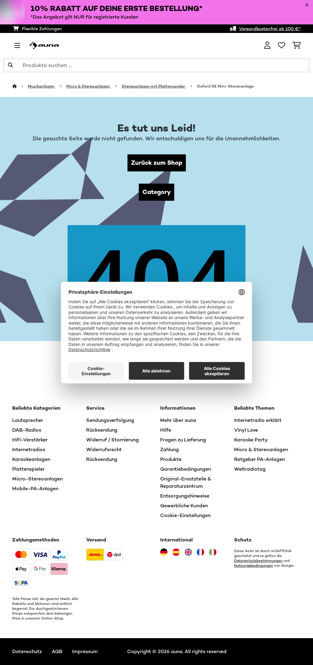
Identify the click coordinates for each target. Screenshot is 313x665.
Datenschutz (27, 651)
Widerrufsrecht (104, 449)
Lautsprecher (27, 420)
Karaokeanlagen (31, 459)
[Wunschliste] (281, 45)
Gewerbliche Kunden (184, 505)
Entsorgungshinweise (184, 496)
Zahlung (169, 449)
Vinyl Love (246, 430)
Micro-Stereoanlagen (37, 479)
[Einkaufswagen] (297, 45)
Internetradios (28, 449)
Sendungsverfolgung (110, 420)
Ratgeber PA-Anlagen (259, 459)
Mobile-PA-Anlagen (35, 488)
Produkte (171, 459)
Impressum (85, 651)
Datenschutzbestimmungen (258, 561)
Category (156, 192)
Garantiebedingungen (185, 469)
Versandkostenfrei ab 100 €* (270, 28)
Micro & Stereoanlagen (88, 86)
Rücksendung (101, 430)
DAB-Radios (26, 430)
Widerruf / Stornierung (112, 440)
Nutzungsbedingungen (253, 565)
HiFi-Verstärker (30, 440)
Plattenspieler (28, 469)
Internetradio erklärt (258, 420)
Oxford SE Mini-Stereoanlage (225, 86)
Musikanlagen (41, 86)
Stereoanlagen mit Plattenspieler (154, 86)
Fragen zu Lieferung (183, 440)
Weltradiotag (250, 469)
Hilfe (165, 430)
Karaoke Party (251, 440)
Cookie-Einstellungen (185, 515)
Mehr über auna (178, 420)
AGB (57, 651)
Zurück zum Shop (156, 163)
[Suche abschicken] (10, 65)
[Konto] (267, 45)
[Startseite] (20, 86)
